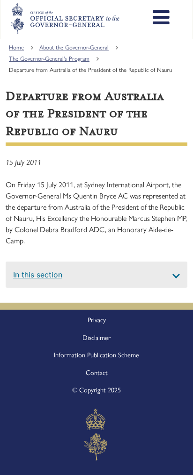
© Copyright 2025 (96, 390)
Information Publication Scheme (96, 355)
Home (16, 47)
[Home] (64, 18)
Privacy (97, 320)
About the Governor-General (74, 47)
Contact (97, 373)
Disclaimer (96, 337)
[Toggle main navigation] (161, 18)
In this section (37, 274)
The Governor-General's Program (49, 58)
